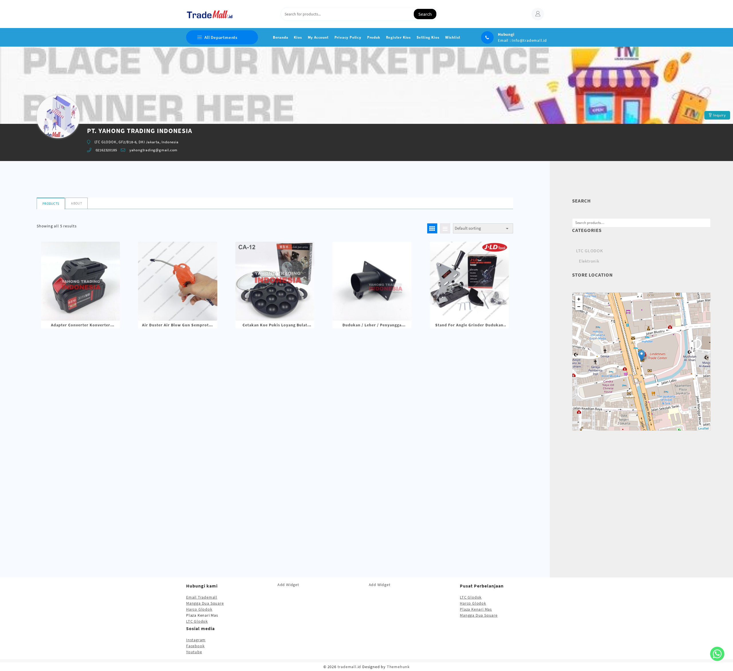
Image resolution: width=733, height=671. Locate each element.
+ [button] (579, 299)
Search (425, 14)
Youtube (194, 651)
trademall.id (349, 666)
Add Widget (288, 584)
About (76, 203)
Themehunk (398, 666)
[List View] (445, 228)
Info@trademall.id (529, 40)
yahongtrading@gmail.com (153, 150)
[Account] (537, 14)
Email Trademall (201, 597)
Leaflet (703, 428)
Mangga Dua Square (205, 603)
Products (50, 203)
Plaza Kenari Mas (476, 609)
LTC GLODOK (589, 250)
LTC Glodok (197, 621)
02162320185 (106, 150)
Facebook (195, 645)
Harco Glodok (199, 609)
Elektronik (589, 261)
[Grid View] (432, 228)
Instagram (196, 639)
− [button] (579, 306)
